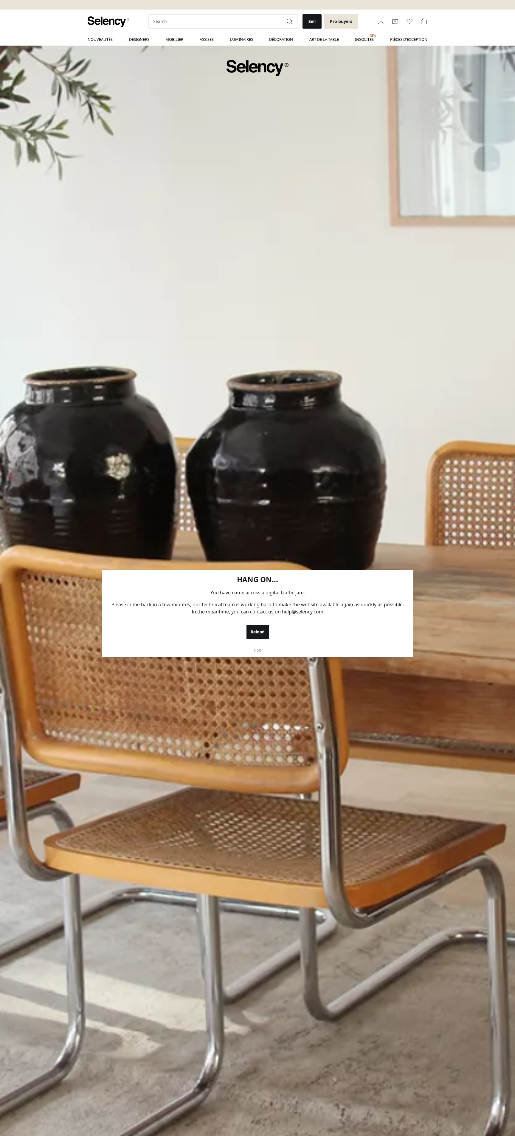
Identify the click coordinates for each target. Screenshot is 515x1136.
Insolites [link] (364, 38)
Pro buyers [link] (341, 21)
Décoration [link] (281, 39)
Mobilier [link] (174, 39)
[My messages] (395, 21)
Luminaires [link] (241, 39)
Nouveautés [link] (100, 39)
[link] (108, 21)
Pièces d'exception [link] (408, 39)
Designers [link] (139, 39)
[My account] (380, 21)
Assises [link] (207, 39)
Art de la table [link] (324, 39)
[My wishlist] (409, 21)
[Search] (290, 21)
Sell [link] (312, 21)
